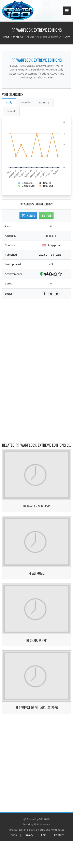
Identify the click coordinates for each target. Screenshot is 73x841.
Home (6, 37)
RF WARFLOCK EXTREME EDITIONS (37, 60)
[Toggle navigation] (67, 11)
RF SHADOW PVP (36, 640)
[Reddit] (50, 293)
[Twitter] (57, 293)
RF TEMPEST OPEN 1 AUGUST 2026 (36, 708)
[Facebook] (44, 293)
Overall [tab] (11, 111)
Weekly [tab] (25, 102)
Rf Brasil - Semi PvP (36, 506)
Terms (13, 835)
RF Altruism (37, 573)
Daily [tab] (9, 102)
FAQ (43, 835)
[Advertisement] (36, 328)
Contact (59, 835)
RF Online (18, 37)
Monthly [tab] (44, 102)
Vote (67, 37)
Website (31, 215)
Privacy (29, 835)
